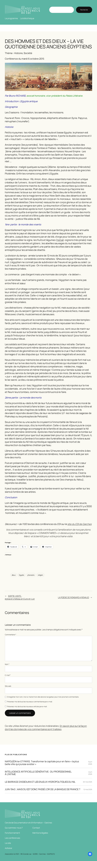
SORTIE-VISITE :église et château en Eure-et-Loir (20, 597)
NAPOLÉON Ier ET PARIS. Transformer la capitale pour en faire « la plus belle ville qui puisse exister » (42, 762)
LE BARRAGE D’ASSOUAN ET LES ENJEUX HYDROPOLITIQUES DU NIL (40, 782)
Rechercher (84, 10)
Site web (8, 686)
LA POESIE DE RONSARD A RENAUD (73, 597)
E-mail (8, 675)
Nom (7, 664)
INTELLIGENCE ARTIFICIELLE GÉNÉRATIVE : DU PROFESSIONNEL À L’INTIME (38, 773)
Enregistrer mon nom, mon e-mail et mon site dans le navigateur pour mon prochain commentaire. (43, 697)
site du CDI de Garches (79, 524)
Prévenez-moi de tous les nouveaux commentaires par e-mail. (29, 701)
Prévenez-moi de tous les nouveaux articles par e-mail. (27, 706)
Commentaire (10, 634)
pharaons (30, 575)
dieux (14, 575)
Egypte (21, 575)
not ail (60, 240)
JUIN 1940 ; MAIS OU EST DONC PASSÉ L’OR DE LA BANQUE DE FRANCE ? (42, 789)
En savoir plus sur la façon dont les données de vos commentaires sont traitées (46, 727)
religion (40, 575)
